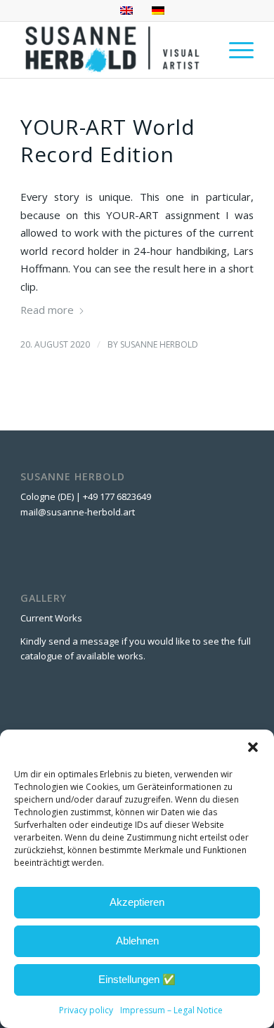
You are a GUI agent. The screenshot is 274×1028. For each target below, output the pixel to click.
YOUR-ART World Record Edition (107, 140)
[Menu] (234, 50)
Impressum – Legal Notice (171, 1010)
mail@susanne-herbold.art (78, 512)
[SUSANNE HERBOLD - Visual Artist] (113, 50)
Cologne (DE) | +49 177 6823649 (85, 496)
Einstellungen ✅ (137, 979)
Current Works (51, 618)
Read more (47, 310)
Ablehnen (137, 941)
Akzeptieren (137, 902)
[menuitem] (234, 50)
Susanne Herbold (159, 344)
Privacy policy (86, 1010)
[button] (253, 747)
